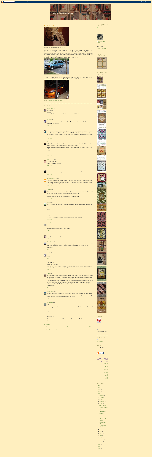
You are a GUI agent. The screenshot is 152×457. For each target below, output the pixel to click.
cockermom (49, 129)
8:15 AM (49, 156)
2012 (99, 387)
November (102, 397)
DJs (100, 409)
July (101, 429)
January (101, 441)
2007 (99, 446)
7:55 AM (49, 138)
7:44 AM (49, 125)
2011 (99, 389)
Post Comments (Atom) (54, 330)
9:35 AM (49, 186)
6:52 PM (49, 298)
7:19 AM (49, 116)
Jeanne (48, 202)
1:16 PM (49, 230)
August (101, 403)
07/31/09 (106, 374)
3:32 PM (49, 249)
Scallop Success (102, 405)
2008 (99, 444)
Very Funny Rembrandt (102, 414)
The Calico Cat (50, 159)
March (101, 437)
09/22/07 (106, 365)
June (101, 431)
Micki (48, 253)
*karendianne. (50, 241)
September (102, 401)
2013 (99, 385)
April (101, 435)
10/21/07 (106, 366)
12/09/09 (106, 378)
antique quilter (50, 108)
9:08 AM (49, 174)
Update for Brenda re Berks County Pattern (103, 418)
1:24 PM (49, 238)
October (101, 399)
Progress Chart (100, 341)
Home (68, 327)
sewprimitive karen (101, 42)
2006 (99, 448)
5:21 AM (49, 321)
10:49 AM (49, 219)
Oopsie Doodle (102, 411)
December (102, 395)
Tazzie (48, 141)
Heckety (49, 119)
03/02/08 (106, 369)
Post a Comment (47, 324)
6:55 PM (49, 313)
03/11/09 (106, 371)
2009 (99, 393)
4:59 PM (49, 270)
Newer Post (46, 327)
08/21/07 (106, 363)
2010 (99, 391)
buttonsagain (50, 302)
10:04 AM (49, 198)
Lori (48, 169)
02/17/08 (106, 368)
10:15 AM (49, 211)
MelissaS (49, 222)
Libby (48, 273)
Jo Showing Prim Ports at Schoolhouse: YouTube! (102, 424)
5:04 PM (49, 287)
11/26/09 (106, 377)
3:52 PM (49, 258)
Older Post (91, 327)
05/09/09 (106, 372)
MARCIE (49, 234)
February (102, 439)
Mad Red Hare (50, 291)
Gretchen (49, 189)
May (101, 433)
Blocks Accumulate (103, 407)
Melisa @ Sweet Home (52, 178)
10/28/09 (106, 375)
